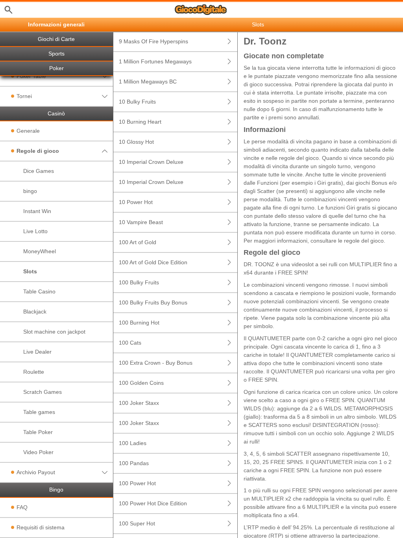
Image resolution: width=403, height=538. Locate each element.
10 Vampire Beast (141, 222)
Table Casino (39, 291)
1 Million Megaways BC (148, 81)
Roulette (33, 372)
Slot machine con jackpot (54, 331)
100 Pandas (134, 463)
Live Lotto (35, 231)
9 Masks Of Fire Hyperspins (153, 41)
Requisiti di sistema (41, 527)
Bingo (56, 490)
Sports (56, 54)
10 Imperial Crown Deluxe (151, 162)
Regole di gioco (38, 151)
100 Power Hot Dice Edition (153, 503)
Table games (39, 412)
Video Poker (38, 452)
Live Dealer (37, 352)
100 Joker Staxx (139, 403)
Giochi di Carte (56, 39)
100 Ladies (132, 443)
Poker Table (31, 76)
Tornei (24, 96)
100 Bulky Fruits (139, 282)
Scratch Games (42, 392)
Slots (30, 271)
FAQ (22, 507)
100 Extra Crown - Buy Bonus (155, 363)
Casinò (56, 114)
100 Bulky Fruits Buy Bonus (153, 302)
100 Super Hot (137, 523)
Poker (56, 68)
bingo (30, 191)
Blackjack (34, 311)
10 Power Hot (136, 202)
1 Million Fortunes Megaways (155, 61)
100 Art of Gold (137, 242)
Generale (28, 131)
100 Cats (130, 342)
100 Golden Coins (141, 383)
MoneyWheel (39, 251)
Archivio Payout (36, 472)
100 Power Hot (137, 483)
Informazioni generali (56, 25)
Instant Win (37, 211)
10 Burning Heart (140, 122)
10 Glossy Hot (136, 142)
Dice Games (38, 171)
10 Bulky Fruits (137, 101)
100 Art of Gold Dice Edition (153, 262)
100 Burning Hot (139, 322)
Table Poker (38, 432)
